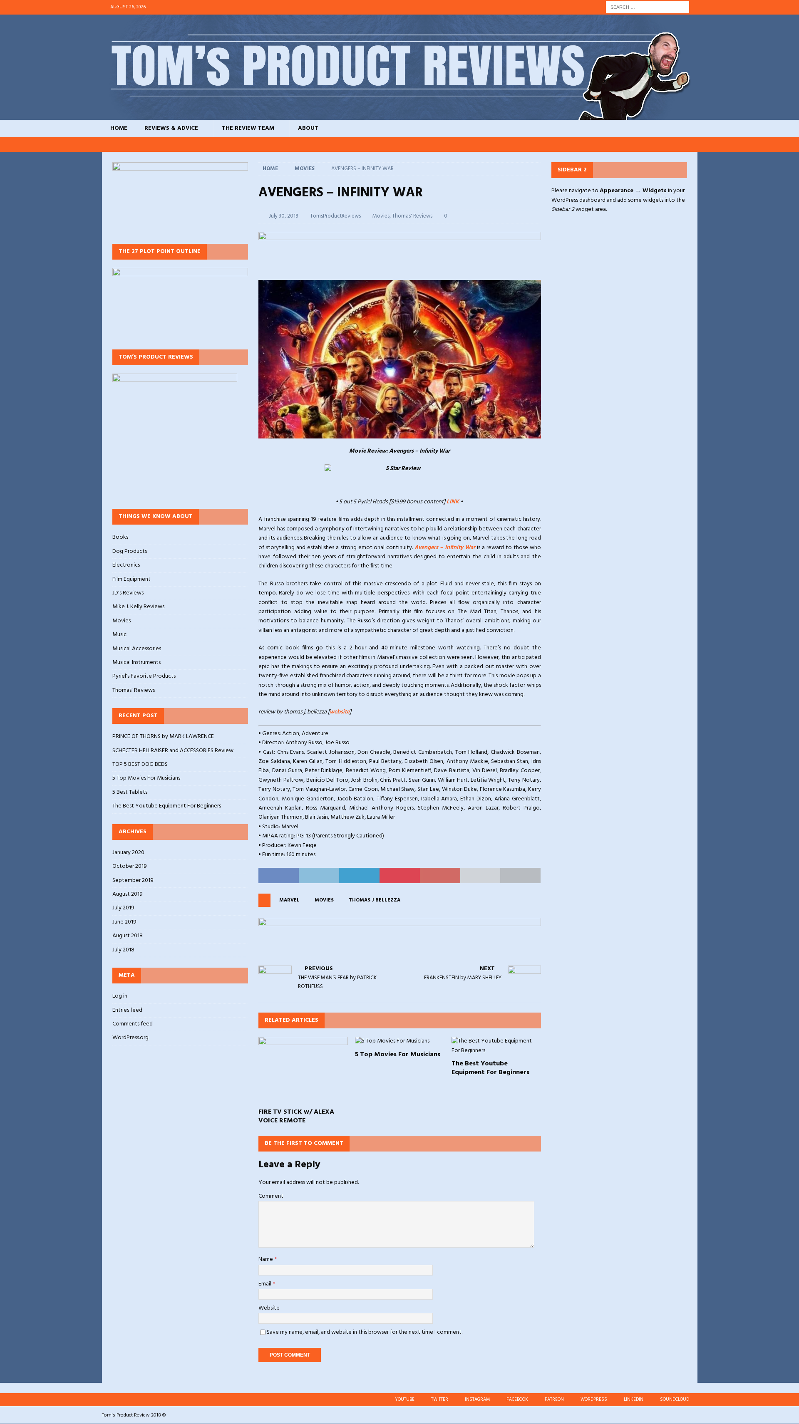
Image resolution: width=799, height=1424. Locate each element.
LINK (453, 502)
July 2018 (123, 950)
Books (120, 537)
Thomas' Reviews (412, 216)
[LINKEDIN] (674, 144)
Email (265, 1284)
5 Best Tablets (129, 792)
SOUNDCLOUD (674, 1399)
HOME (118, 128)
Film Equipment (131, 579)
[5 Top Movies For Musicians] (399, 1041)
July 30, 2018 (283, 216)
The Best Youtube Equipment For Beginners (490, 1068)
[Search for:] (647, 7)
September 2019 (133, 880)
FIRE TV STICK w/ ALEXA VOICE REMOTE (296, 1116)
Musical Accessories (136, 649)
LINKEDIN (633, 1399)
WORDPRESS (594, 1399)
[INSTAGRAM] (611, 144)
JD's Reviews (128, 593)
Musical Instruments (136, 662)
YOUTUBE (404, 1399)
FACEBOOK (517, 1399)
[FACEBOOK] (627, 144)
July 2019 (123, 908)
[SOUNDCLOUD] (690, 144)
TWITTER (439, 1399)
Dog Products (129, 551)
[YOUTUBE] (579, 144)
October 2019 (129, 866)
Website (269, 1308)
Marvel (289, 900)
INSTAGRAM (477, 1399)
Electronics (126, 565)
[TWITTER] (595, 144)
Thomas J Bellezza (374, 900)
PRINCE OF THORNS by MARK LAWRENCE (163, 736)
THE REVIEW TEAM (248, 128)
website (340, 712)
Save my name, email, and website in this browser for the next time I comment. (364, 1332)
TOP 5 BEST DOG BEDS (140, 764)
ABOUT (308, 128)
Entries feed (127, 1010)
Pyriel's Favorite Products (144, 676)
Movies (381, 216)
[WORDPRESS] (658, 144)
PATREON (554, 1399)
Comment (270, 1196)
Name (266, 1259)
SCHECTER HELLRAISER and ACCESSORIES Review (172, 750)
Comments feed (132, 1024)
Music (119, 634)
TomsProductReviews (335, 216)
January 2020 (128, 852)
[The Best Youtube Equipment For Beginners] (496, 1046)
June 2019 (124, 922)
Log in (119, 996)
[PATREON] (642, 144)
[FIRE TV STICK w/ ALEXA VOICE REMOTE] (303, 1070)
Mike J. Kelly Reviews (138, 607)
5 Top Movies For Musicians (397, 1054)
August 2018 (127, 936)
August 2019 (127, 894)
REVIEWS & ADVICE (171, 128)
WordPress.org (130, 1038)
